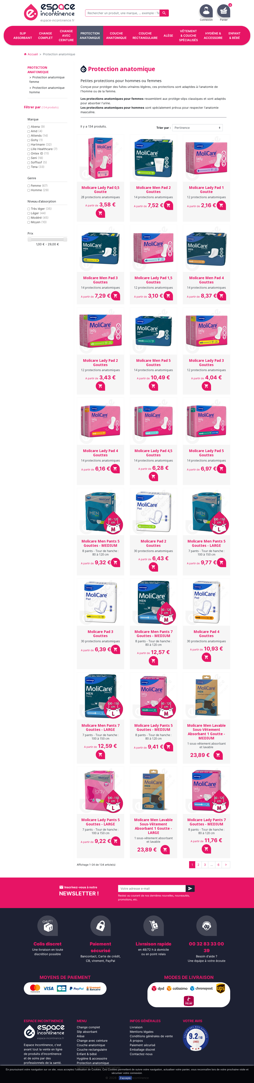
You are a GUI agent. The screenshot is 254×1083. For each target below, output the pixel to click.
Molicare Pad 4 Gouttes (206, 633)
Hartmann (41, 144)
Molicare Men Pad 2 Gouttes (153, 189)
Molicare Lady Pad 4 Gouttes (100, 452)
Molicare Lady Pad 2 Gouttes (100, 362)
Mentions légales (141, 1031)
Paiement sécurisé (142, 1045)
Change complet (88, 1027)
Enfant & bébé (87, 1054)
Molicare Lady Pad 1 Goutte (206, 189)
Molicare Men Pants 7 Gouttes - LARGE (100, 727)
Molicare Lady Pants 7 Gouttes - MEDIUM (206, 822)
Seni (37, 158)
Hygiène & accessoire (92, 1058)
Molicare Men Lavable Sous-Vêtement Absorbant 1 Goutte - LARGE (153, 826)
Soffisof (39, 162)
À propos (136, 1040)
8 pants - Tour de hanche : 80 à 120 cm (100, 552)
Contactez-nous (141, 1054)
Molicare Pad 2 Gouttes (153, 543)
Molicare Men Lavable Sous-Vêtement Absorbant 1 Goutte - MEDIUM (206, 732)
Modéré (40, 217)
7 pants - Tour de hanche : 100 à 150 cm (206, 552)
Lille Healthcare (44, 149)
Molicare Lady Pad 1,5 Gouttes (153, 280)
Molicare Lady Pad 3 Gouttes (206, 362)
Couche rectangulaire (92, 1049)
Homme (40, 190)
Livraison (136, 1027)
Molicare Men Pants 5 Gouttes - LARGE (206, 543)
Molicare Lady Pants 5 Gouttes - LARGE (100, 822)
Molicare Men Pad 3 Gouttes (100, 280)
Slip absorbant (87, 1031)
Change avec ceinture (92, 1040)
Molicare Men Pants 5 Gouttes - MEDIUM (100, 543)
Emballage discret (142, 1049)
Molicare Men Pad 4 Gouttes (206, 280)
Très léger (41, 208)
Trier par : (163, 128)
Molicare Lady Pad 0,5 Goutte (100, 189)
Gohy (37, 140)
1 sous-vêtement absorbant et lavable (206, 745)
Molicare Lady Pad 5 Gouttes (206, 452)
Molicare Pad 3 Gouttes (100, 633)
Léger (38, 213)
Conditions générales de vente (151, 1036)
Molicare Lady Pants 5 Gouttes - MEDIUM (153, 727)
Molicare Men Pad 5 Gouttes (153, 362)
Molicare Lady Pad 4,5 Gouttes (153, 452)
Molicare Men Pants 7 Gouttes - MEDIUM (153, 633)
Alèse (80, 1036)
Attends (39, 135)
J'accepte (125, 1077)
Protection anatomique (38, 70)
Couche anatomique (91, 1045)
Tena (37, 167)
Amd (36, 131)
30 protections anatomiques (153, 551)
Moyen (39, 222)
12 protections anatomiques (206, 197)
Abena (38, 126)
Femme (39, 185)
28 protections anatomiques (100, 197)
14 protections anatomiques (153, 197)
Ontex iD (40, 153)
